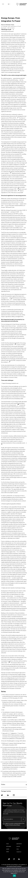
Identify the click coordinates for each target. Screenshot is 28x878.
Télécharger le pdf (6, 29)
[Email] (14, 795)
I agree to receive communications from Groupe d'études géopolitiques (14, 824)
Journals (18, 846)
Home (7, 843)
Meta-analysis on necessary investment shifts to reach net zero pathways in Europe (14, 721)
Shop (17, 849)
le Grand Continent (16, 866)
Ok (14, 875)
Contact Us (18, 851)
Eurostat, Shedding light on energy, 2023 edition (14, 741)
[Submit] (23, 819)
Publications (19, 843)
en (8, 4)
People (7, 849)
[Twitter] (2, 795)
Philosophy (8, 846)
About (7, 851)
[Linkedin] (8, 795)
